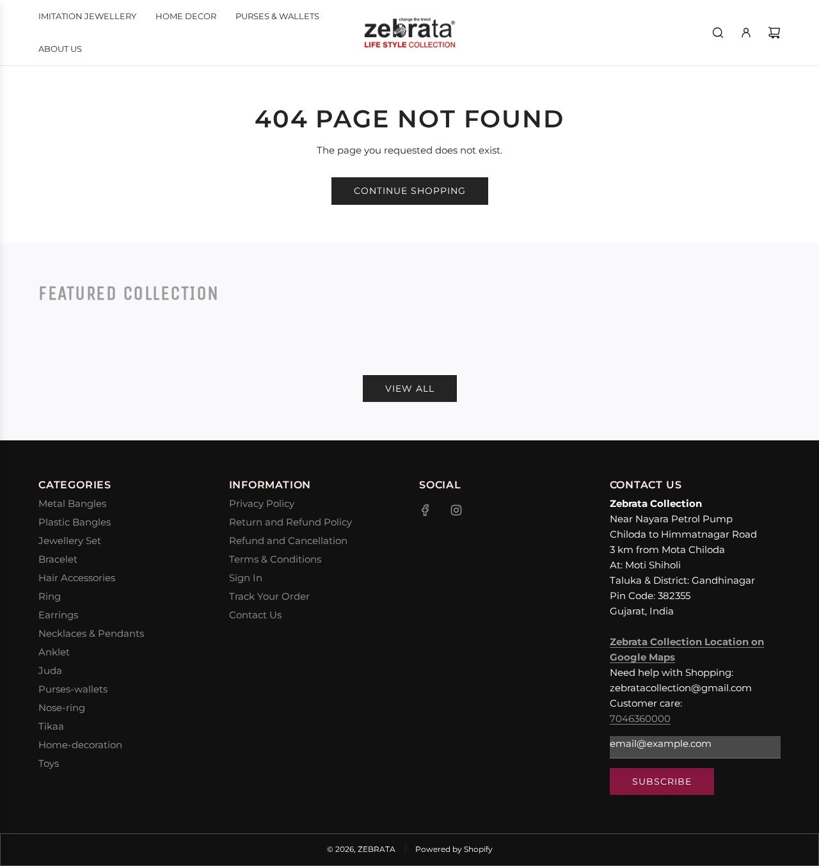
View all (409, 388)
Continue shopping (410, 190)
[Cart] (774, 33)
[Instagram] (456, 510)
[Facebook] (425, 510)
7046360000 (640, 718)
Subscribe (662, 781)
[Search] (718, 33)
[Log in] (746, 33)
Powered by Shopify (454, 849)
